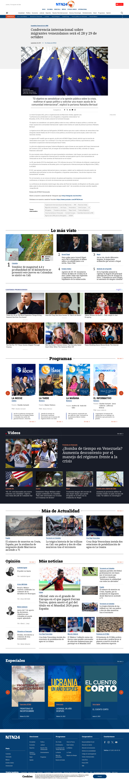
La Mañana (72, 398)
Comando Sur (10, 488)
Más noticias (51, 561)
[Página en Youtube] (116, 742)
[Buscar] (121, 13)
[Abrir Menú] (7, 13)
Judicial (41, 13)
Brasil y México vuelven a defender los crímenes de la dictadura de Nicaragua (26, 591)
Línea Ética (85, 760)
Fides (86, 772)
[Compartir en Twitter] (67, 110)
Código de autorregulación (89, 754)
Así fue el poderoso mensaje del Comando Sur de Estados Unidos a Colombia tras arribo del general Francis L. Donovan (24, 416)
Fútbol (41, 592)
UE (89, 207)
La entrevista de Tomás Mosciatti (60, 748)
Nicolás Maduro (93, 16)
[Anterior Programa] (8, 393)
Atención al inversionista (88, 748)
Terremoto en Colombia (53, 538)
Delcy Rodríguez (56, 16)
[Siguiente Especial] (121, 692)
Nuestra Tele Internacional (60, 13)
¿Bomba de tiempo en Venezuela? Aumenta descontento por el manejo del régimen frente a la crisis (50, 416)
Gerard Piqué (66, 254)
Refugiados (48, 210)
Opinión (108, 13)
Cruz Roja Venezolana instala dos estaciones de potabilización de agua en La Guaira (104, 544)
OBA (83, 766)
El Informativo (102, 398)
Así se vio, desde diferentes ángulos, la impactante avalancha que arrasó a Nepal (109, 259)
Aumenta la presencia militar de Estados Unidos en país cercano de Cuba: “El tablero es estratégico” (109, 494)
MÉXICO (64, 9)
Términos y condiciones (71, 775)
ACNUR (71, 215)
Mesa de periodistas (59, 756)
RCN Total (114, 772)
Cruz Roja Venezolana (93, 538)
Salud (95, 13)
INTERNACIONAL (82, 9)
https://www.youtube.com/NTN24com (70, 199)
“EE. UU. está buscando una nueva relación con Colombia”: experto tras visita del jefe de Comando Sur (19, 494)
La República (47, 772)
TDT (91, 772)
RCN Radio (40, 772)
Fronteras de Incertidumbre (27, 709)
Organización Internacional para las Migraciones (58, 205)
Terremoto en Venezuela (36, 16)
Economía (35, 13)
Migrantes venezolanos (51, 207)
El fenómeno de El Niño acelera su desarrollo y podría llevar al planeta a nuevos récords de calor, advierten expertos (108, 640)
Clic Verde (58, 742)
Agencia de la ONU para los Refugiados (56, 215)
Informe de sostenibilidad (89, 751)
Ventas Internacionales (88, 757)
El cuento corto (100, 709)
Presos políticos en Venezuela (79, 16)
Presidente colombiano (60, 210)
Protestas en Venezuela (69, 445)
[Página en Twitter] (112, 742)
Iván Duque (63, 207)
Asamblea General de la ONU (39, 26)
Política (28, 13)
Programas (101, 13)
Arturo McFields (22, 584)
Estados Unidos (66, 269)
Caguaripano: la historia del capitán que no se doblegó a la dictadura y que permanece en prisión (104, 416)
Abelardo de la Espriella (104, 269)
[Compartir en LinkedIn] (70, 110)
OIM (75, 205)
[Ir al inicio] (15, 740)
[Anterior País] (122, 15)
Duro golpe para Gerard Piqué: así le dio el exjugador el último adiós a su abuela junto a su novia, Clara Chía (74, 260)
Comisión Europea (70, 213)
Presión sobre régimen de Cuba (106, 488)
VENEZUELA (57, 9)
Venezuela (8, 757)
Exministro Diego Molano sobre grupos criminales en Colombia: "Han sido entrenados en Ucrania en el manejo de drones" (49, 495)
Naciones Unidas (82, 205)
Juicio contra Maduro (22, 16)
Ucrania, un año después (64, 709)
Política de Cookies (62, 778)
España (8, 538)
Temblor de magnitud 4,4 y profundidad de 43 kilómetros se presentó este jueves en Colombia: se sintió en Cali (32, 271)
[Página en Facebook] (105, 742)
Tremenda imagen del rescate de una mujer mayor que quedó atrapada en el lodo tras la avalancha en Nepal (78, 495)
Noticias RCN (31, 772)
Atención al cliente (87, 745)
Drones (38, 488)
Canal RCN (24, 772)
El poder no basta (24, 571)
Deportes (48, 13)
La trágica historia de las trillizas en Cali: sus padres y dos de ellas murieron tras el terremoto (64, 544)
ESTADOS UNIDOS (72, 9)
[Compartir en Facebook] (64, 110)
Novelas (82, 772)
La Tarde (44, 398)
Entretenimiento (87, 13)
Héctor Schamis (25, 644)
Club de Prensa (71, 742)
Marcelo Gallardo (73, 634)
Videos (14, 432)
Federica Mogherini (83, 210)
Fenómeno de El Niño (102, 634)
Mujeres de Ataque (72, 755)
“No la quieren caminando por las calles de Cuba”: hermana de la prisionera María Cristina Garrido (78, 416)
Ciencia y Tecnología (75, 13)
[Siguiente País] (122, 17)
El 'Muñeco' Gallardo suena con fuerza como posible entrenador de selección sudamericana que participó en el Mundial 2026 (80, 640)
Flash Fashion (70, 745)
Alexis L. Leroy (24, 623)
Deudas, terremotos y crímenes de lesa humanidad (25, 637)
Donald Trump (65, 16)
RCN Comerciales (57, 772)
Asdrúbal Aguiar (22, 568)
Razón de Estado (60, 760)
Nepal (98, 254)
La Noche (17, 398)
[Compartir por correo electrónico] (72, 110)
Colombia (15, 263)
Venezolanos (72, 207)
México (8, 760)
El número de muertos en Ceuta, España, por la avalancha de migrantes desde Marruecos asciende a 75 (23, 545)
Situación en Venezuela (24, 631)
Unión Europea (82, 207)
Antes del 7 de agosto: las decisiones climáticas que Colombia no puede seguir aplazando (25, 614)
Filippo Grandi (72, 210)
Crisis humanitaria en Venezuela (54, 213)
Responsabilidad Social (88, 742)
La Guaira (47, 16)
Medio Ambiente (22, 607)
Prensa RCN (85, 763)
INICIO (43, 9)
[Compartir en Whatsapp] (75, 110)
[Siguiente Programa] (121, 393)
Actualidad (21, 13)
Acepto (100, 776)
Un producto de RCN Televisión (102, 772)
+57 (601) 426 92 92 (114, 750)
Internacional (9, 766)
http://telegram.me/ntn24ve (71, 196)
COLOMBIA (50, 9)
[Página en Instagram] (109, 742)
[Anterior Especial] (8, 692)
